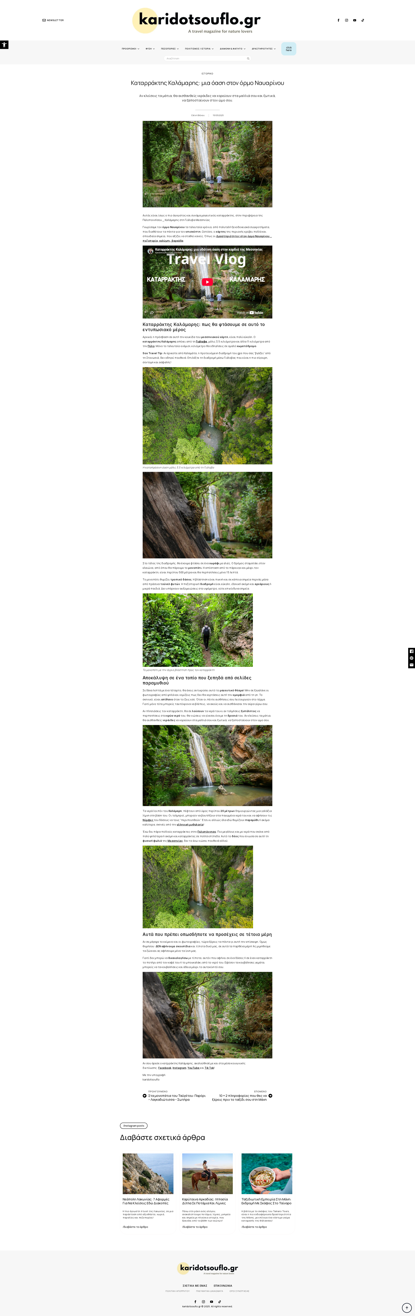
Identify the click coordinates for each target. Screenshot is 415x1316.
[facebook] (338, 20)
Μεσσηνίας (175, 841)
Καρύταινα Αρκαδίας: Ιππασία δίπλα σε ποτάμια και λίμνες (205, 1201)
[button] (4, 45)
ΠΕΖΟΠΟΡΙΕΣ (168, 48)
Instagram (179, 1068)
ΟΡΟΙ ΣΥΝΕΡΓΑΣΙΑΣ (239, 1291)
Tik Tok (209, 1068)
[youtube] (355, 20)
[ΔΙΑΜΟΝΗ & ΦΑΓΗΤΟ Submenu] (246, 49)
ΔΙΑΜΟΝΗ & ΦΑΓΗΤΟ (231, 48)
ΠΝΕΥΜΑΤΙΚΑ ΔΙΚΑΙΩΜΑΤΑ (209, 1291)
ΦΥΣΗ (149, 48)
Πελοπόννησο (206, 831)
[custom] (363, 20)
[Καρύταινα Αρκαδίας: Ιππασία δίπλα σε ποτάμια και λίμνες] (207, 1173)
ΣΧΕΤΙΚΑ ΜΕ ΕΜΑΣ (195, 1285)
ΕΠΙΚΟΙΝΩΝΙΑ (223, 1285)
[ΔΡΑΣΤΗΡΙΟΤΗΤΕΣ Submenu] (276, 49)
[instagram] (347, 20)
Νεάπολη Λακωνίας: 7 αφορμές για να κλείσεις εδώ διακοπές (146, 1201)
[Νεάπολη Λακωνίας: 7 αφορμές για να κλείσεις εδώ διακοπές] (148, 1173)
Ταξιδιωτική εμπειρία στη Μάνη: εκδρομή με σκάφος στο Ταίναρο (266, 1201)
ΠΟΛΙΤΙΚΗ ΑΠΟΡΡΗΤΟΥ (178, 1291)
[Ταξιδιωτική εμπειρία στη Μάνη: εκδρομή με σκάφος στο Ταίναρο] (267, 1173)
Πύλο (151, 346)
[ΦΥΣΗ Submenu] (155, 49)
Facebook (164, 1068)
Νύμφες (148, 820)
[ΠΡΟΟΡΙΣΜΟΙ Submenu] (139, 49)
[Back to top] (407, 1308)
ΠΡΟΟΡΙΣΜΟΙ (129, 48)
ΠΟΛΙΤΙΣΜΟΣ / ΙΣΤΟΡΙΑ (198, 48)
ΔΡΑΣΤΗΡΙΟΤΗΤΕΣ (262, 48)
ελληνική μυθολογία (190, 824)
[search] (248, 58)
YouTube (194, 1068)
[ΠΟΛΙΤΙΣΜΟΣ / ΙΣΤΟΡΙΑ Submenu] (214, 49)
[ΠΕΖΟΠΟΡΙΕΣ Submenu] (179, 49)
